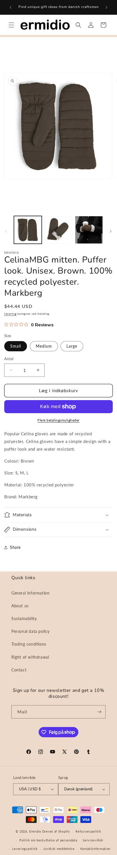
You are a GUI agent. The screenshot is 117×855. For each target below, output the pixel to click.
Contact (18, 669)
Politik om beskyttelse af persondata (48, 840)
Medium (44, 346)
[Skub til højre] (111, 231)
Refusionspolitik (88, 831)
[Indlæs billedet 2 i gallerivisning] (58, 230)
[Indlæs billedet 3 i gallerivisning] (89, 230)
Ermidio (35, 831)
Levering (10, 313)
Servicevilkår (93, 840)
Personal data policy (30, 631)
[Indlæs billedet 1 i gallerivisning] (28, 230)
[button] (11, 25)
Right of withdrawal (30, 657)
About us (20, 605)
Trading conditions (28, 644)
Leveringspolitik (25, 848)
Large (71, 346)
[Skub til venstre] (6, 231)
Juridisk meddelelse (58, 848)
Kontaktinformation (95, 848)
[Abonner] (99, 712)
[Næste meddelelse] (106, 7)
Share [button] (15, 547)
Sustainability (24, 618)
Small (15, 346)
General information (30, 593)
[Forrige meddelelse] (10, 7)
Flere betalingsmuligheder (58, 420)
